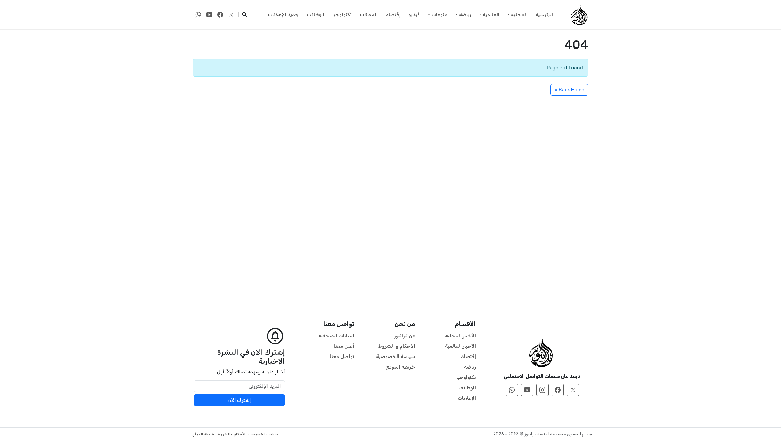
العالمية (491, 14)
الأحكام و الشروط (396, 346)
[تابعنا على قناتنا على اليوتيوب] (209, 15)
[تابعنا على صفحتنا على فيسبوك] (220, 15)
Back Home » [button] (569, 90)
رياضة (465, 14)
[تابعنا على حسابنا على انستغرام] (542, 390)
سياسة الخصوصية (395, 356)
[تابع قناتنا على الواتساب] (198, 15)
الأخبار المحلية (460, 336)
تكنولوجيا (342, 14)
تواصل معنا (342, 356)
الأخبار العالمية (460, 346)
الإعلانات (467, 398)
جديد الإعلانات (283, 14)
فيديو (414, 14)
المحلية (519, 14)
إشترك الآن (239, 400)
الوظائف (315, 14)
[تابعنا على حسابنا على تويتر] (231, 15)
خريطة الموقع (400, 367)
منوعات (439, 14)
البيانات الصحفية (336, 336)
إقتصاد (393, 14)
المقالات (369, 14)
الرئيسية (544, 14)
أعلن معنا (344, 346)
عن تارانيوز (404, 336)
